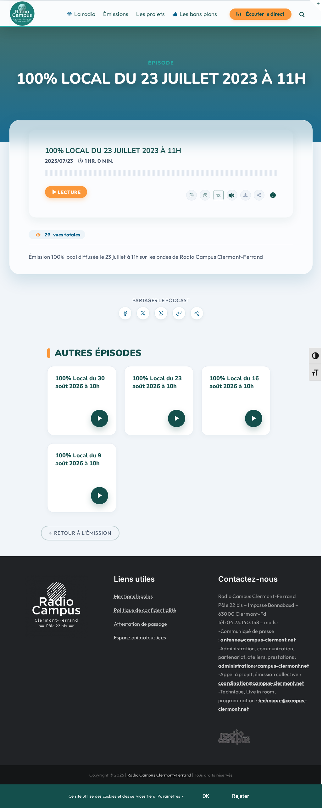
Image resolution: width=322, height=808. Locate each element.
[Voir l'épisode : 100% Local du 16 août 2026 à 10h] (236, 400)
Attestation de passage (140, 624)
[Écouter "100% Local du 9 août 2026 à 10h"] (99, 495)
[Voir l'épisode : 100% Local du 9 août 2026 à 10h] (81, 478)
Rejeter (240, 796)
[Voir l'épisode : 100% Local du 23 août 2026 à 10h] (159, 400)
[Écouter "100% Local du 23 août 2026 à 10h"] (176, 418)
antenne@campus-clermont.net (257, 639)
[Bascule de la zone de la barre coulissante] (315, 5)
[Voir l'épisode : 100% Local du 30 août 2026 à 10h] (81, 400)
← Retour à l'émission (80, 533)
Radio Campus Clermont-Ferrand (159, 774)
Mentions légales (133, 596)
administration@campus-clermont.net (263, 666)
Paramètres (169, 796)
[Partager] (259, 195)
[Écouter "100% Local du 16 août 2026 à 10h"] (253, 418)
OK (206, 796)
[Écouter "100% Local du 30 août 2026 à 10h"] (99, 418)
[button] (302, 14)
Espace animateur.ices (140, 637)
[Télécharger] (245, 195)
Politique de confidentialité (145, 610)
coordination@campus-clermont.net (261, 683)
